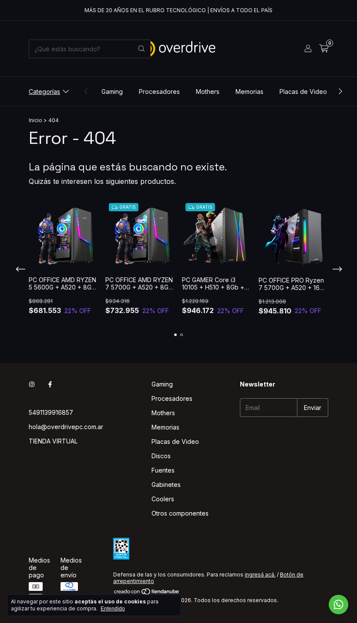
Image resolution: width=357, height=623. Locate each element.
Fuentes (163, 470)
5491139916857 (51, 412)
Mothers (207, 91)
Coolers (163, 499)
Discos (161, 456)
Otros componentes (180, 513)
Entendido (113, 609)
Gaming (112, 91)
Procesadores (159, 91)
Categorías (44, 91)
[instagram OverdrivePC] (32, 384)
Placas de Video (303, 91)
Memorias (249, 91)
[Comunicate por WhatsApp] (338, 604)
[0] (323, 48)
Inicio (35, 120)
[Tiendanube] (147, 593)
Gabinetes (166, 484)
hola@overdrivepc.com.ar (66, 426)
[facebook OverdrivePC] (50, 384)
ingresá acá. (260, 574)
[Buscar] (141, 49)
